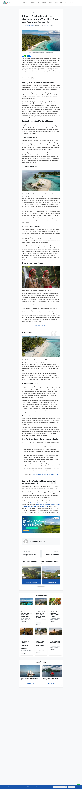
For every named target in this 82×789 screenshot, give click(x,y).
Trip (38, 502)
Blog (64, 2)
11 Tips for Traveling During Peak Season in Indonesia (55, 643)
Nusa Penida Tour (32, 506)
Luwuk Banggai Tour (44, 506)
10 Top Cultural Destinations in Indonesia (44, 326)
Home (23, 12)
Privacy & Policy (71, 786)
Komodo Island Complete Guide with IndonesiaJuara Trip (44, 474)
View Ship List (30, 683)
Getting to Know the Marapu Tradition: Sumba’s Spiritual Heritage (52, 554)
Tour (49, 504)
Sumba (46, 504)
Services (50, 2)
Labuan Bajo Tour (40, 504)
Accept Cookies (56, 786)
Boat (38, 2)
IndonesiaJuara (33, 502)
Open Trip (25, 2)
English (71, 2)
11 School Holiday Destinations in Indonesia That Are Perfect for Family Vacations (40, 644)
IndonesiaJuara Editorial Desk (28, 25)
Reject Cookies (63, 786)
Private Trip (32, 2)
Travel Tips (30, 12)
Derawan (53, 504)
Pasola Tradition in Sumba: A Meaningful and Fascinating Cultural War (29, 554)
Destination (43, 2)
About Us (56, 3)
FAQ (61, 2)
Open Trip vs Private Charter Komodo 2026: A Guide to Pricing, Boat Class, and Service (40, 614)
